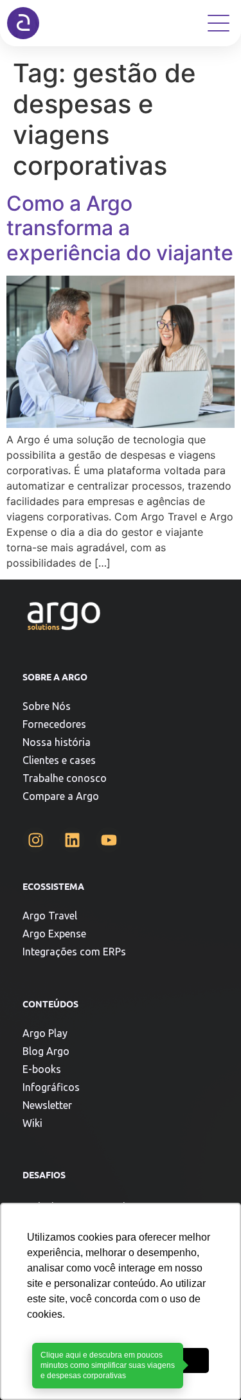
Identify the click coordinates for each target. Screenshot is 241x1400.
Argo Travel (49, 915)
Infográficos (51, 1087)
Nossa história (56, 742)
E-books (41, 1069)
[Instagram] (35, 840)
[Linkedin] (72, 840)
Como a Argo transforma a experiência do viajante (119, 228)
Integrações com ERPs (74, 951)
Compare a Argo (60, 796)
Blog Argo (45, 1051)
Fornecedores (54, 724)
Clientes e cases (59, 760)
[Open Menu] (218, 23)
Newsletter (47, 1105)
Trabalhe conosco (64, 778)
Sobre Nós (46, 706)
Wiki (32, 1123)
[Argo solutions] (23, 23)
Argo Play (44, 1033)
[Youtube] (108, 840)
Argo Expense (54, 933)
